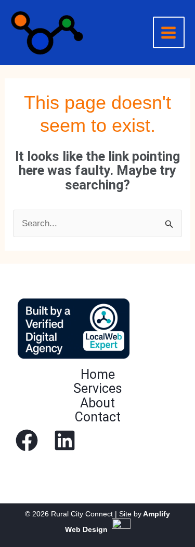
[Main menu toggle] (169, 33)
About (97, 403)
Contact (98, 417)
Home (98, 374)
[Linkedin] (65, 440)
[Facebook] (27, 440)
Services (97, 388)
